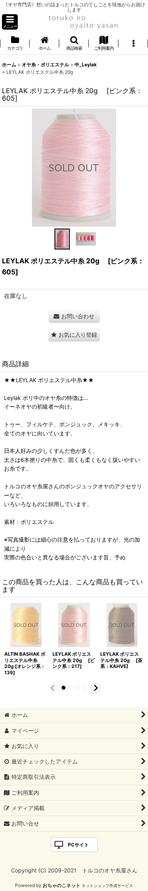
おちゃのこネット (62, 885)
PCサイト (78, 845)
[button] (10, 22)
